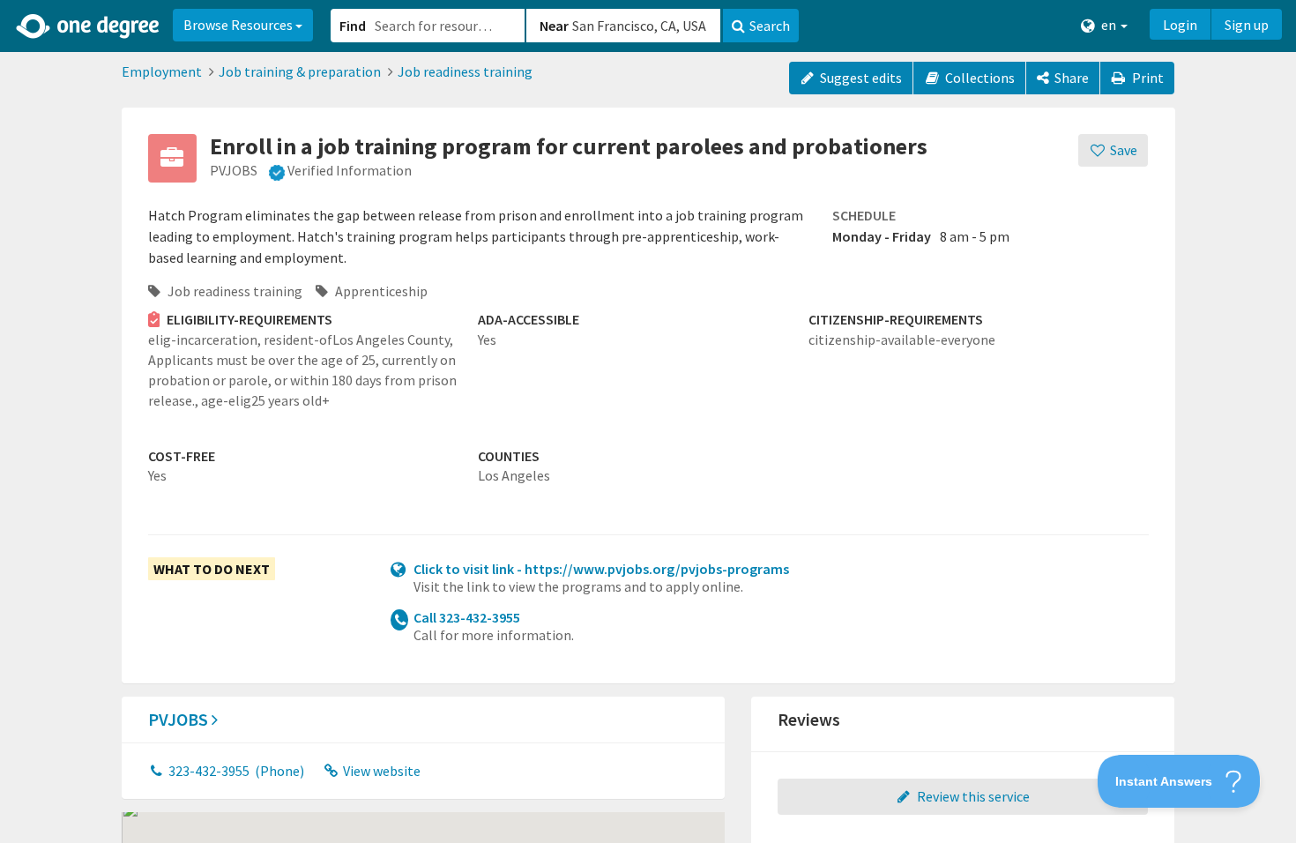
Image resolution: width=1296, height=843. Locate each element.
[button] (648, 421)
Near (554, 25)
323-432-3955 (235, 771)
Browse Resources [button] (239, 25)
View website (380, 771)
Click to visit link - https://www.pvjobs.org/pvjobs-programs (601, 569)
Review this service (972, 796)
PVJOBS (180, 719)
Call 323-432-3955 (466, 617)
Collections (978, 77)
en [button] (1109, 25)
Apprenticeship (380, 291)
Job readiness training (465, 71)
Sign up (1247, 25)
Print (1146, 77)
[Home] (88, 26)
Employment (162, 71)
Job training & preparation (300, 71)
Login (1180, 25)
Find (352, 25)
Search (769, 25)
